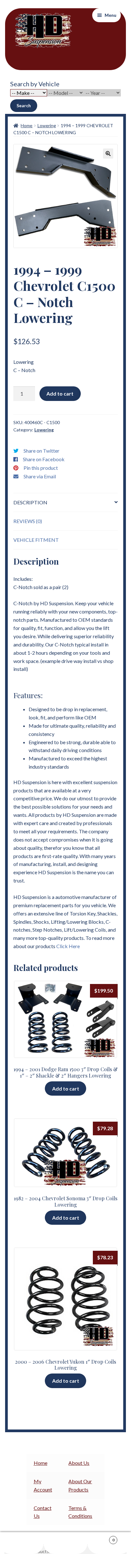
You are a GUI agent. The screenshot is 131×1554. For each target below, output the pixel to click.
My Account (22, 1543)
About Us (78, 1463)
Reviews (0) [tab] (27, 521)
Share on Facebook (44, 459)
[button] (108, 153)
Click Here (68, 946)
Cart (100, 1537)
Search (24, 105)
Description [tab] (30, 502)
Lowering (47, 125)
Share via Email (40, 476)
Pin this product (41, 468)
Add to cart (59, 393)
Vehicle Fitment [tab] (36, 540)
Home (26, 125)
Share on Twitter (41, 451)
